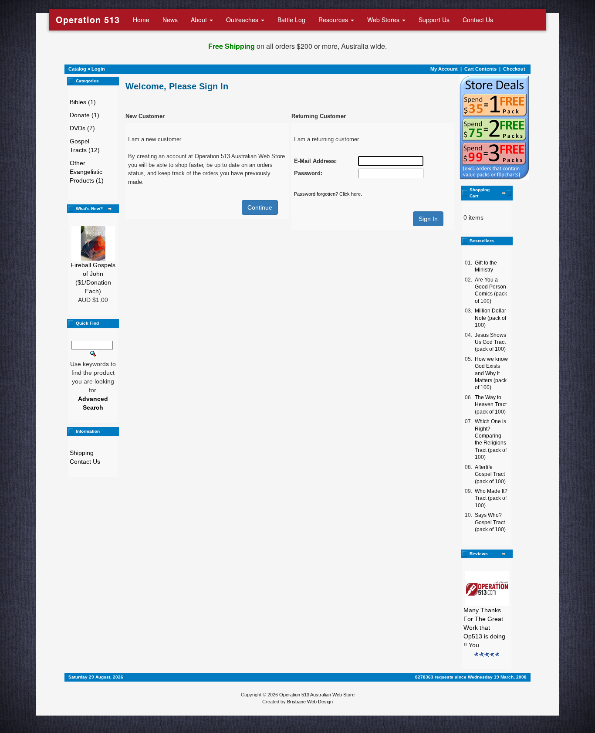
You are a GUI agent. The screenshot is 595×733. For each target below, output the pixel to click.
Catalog (77, 68)
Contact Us (478, 19)
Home (141, 19)
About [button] (200, 19)
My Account (444, 68)
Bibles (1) (83, 101)
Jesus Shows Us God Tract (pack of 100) (490, 342)
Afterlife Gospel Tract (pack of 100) (490, 474)
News (170, 19)
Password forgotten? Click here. (328, 194)
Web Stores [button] (384, 19)
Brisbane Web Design (310, 701)
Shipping (82, 452)
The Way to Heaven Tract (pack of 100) (491, 404)
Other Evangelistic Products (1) (87, 171)
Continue (259, 207)
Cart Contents (480, 68)
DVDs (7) (82, 128)
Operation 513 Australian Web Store (317, 694)
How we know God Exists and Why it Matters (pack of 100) (491, 373)
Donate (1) (84, 115)
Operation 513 (88, 19)
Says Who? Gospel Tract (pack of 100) (490, 522)
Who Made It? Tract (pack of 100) (491, 498)
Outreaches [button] (243, 19)
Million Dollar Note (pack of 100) (490, 318)
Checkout (514, 68)
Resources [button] (334, 19)
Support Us (434, 19)
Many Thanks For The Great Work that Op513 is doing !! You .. (484, 627)
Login (98, 68)
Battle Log (291, 19)
